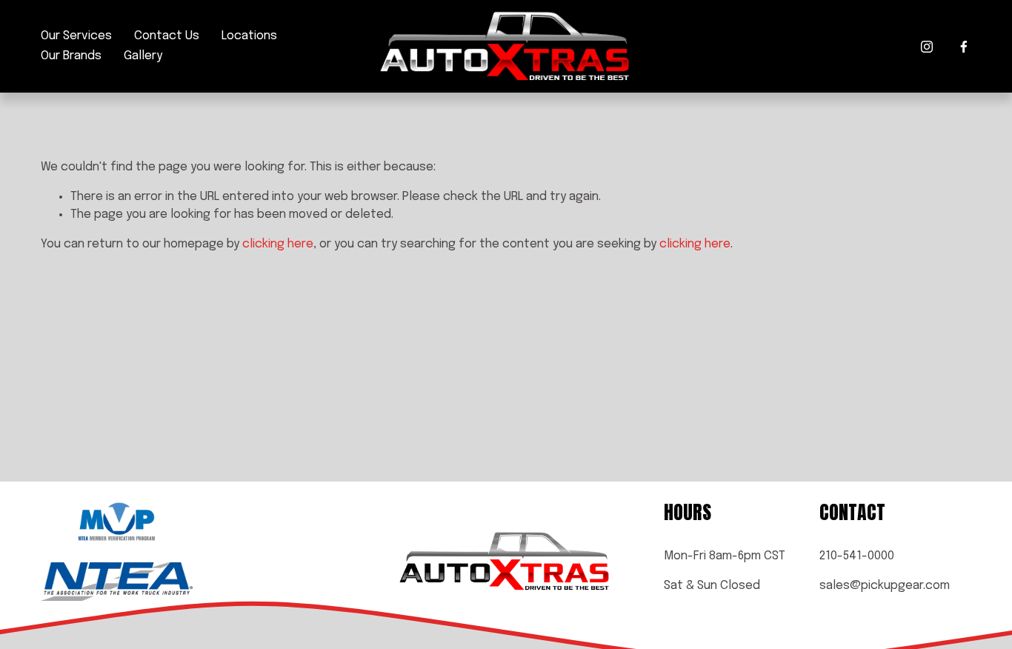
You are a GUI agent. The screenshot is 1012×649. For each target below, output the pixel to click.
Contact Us (166, 36)
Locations (249, 36)
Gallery (143, 56)
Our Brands (71, 56)
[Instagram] (926, 46)
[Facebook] (963, 46)
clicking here (277, 244)
